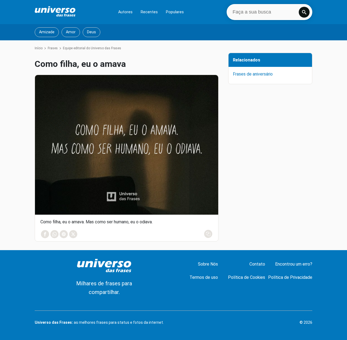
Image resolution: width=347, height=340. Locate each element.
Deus (91, 32)
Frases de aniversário (253, 74)
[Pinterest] (63, 234)
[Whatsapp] (54, 234)
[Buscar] (304, 12)
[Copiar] (208, 234)
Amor (71, 32)
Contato (257, 264)
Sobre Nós (208, 264)
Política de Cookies (246, 277)
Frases (53, 48)
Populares (175, 12)
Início (39, 48)
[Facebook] (45, 234)
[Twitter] (73, 234)
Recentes (149, 12)
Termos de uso (203, 277)
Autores (125, 12)
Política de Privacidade (290, 277)
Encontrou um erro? (293, 264)
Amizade (46, 32)
